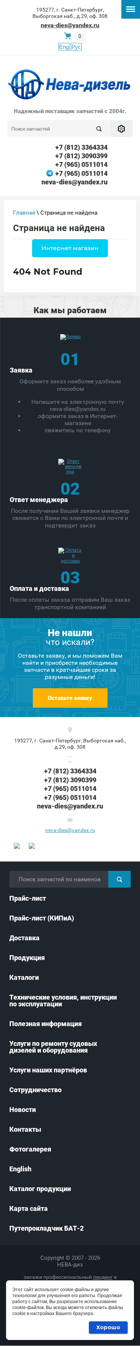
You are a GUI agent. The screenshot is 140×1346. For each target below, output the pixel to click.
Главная (24, 212)
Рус (76, 47)
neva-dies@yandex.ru (70, 25)
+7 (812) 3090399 (81, 156)
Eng (64, 47)
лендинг (103, 1277)
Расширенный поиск (121, 128)
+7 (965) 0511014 (81, 164)
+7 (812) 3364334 (81, 147)
